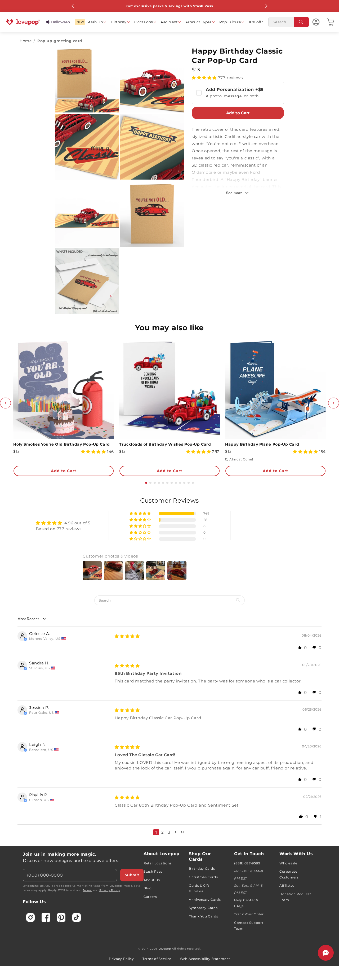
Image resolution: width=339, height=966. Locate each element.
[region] (169, 668)
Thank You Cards (203, 916)
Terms (87, 890)
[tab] (146, 483)
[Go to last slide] (5, 403)
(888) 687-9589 (247, 863)
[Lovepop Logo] (23, 22)
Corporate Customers (288, 874)
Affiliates (287, 885)
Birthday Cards (202, 869)
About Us (152, 880)
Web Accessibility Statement (205, 959)
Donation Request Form (295, 897)
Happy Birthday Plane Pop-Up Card (262, 444)
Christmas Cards (203, 877)
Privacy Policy (109, 890)
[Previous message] (73, 6)
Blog (147, 888)
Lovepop (164, 948)
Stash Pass (153, 871)
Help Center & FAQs (246, 903)
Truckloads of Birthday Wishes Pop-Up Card (165, 444)
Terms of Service (156, 959)
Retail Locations (158, 863)
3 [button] (169, 832)
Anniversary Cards (205, 900)
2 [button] (162, 832)
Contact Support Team (248, 925)
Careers (150, 897)
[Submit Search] (301, 22)
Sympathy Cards (203, 908)
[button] (90, 22)
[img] (127, 636)
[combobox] (288, 22)
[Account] (316, 22)
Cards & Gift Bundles (199, 888)
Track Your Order (249, 914)
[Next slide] (333, 403)
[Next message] (266, 6)
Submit (132, 875)
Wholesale (288, 863)
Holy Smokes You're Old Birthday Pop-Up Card (61, 444)
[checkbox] (238, 93)
